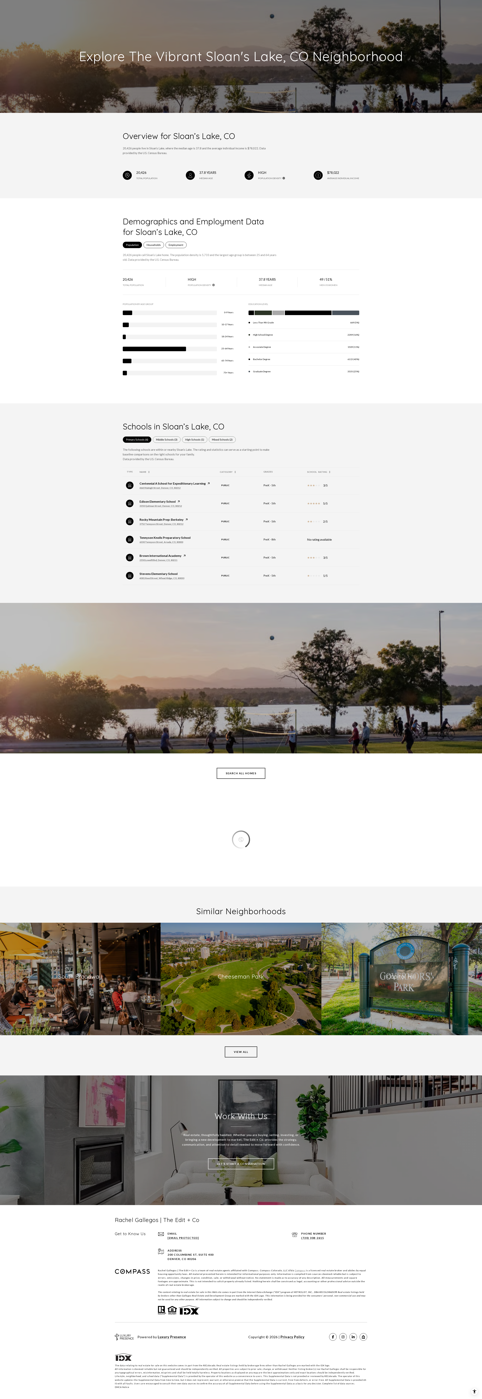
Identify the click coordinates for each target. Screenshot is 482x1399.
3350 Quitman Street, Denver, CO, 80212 (161, 506)
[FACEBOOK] (333, 1337)
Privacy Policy (293, 1337)
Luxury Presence (172, 1337)
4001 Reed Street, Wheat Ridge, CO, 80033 (162, 578)
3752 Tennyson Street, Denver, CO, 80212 (161, 524)
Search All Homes (241, 773)
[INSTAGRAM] (343, 1337)
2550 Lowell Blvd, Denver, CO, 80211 (158, 560)
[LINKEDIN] (353, 1337)
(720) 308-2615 (312, 1237)
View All (241, 1051)
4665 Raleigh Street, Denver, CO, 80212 (160, 487)
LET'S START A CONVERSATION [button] (241, 1163)
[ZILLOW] (363, 1337)
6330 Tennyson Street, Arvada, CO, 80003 (161, 542)
